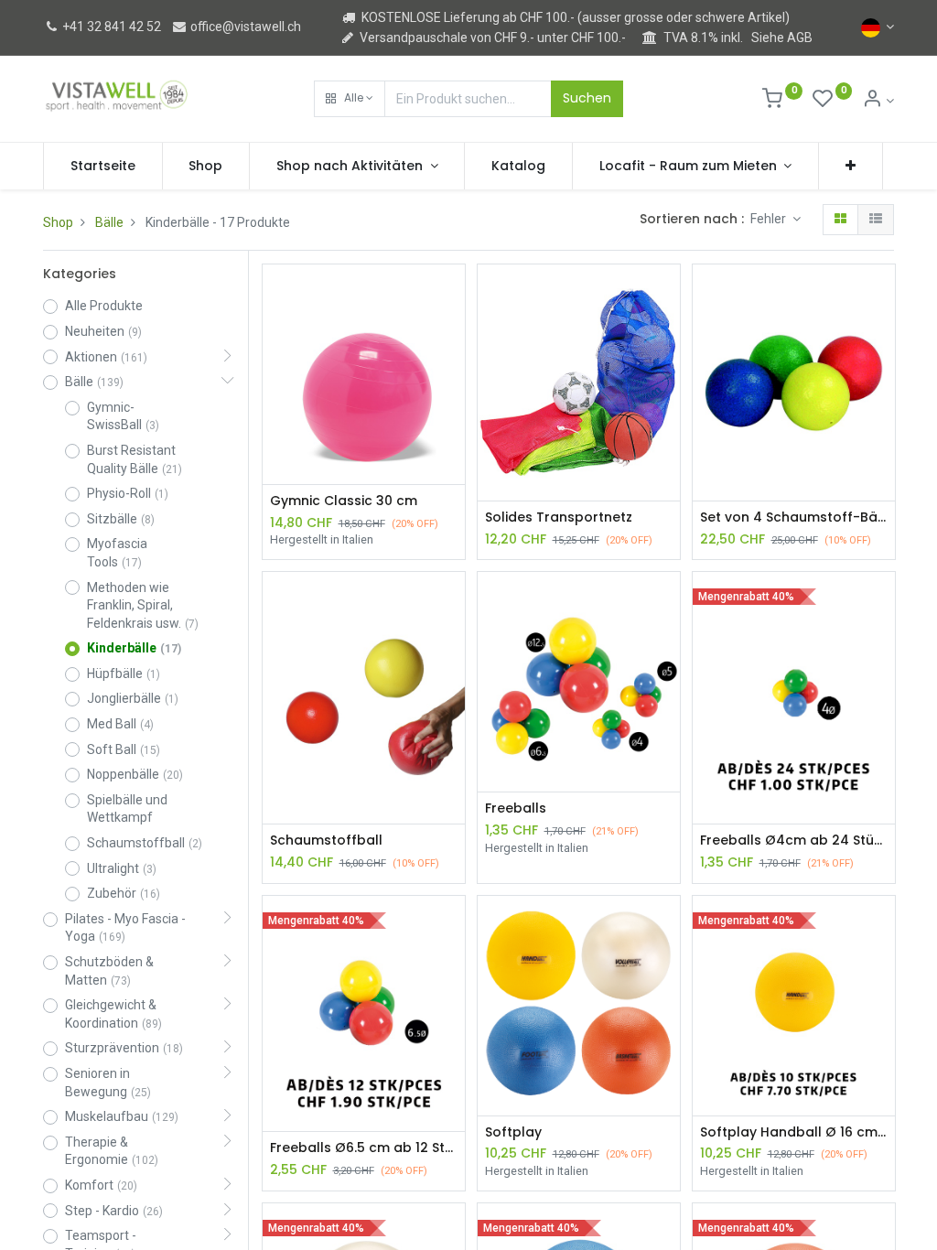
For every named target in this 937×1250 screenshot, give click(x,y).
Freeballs (515, 808)
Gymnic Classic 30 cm (343, 501)
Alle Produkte (104, 305)
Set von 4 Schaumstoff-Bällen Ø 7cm (794, 517)
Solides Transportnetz (558, 517)
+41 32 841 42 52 (110, 26)
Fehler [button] (769, 218)
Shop (58, 222)
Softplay (513, 1132)
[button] (349, 99)
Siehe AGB (782, 37)
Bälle (109, 222)
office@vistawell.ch (244, 26)
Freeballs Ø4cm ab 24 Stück (794, 840)
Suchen (587, 98)
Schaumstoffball (326, 840)
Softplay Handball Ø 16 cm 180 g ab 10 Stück (794, 1132)
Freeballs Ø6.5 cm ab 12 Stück (364, 1148)
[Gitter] (840, 219)
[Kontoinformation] (878, 100)
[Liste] (875, 219)
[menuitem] (103, 166)
